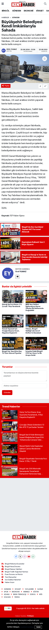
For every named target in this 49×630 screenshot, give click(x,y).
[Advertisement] (24, 504)
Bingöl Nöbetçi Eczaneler (14, 564)
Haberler (5, 17)
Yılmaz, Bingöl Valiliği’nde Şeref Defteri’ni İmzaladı (33, 331)
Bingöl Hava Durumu (12, 566)
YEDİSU (17, 597)
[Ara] (45, 3)
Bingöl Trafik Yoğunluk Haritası (16, 572)
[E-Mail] (17, 277)
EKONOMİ (28, 11)
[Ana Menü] (3, 4)
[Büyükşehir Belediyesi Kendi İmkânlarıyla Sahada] (24, 68)
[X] (20, 556)
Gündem (15, 17)
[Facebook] (16, 556)
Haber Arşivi (9, 582)
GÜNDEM (16, 11)
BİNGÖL (5, 11)
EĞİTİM (36, 592)
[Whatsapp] (33, 556)
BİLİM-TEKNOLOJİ (19, 594)
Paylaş (7, 86)
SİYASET (40, 11)
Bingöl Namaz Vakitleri (13, 569)
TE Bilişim (30, 616)
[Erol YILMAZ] (7, 273)
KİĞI (40, 594)
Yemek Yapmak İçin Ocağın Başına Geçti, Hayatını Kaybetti (11, 331)
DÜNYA (33, 594)
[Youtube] (29, 556)
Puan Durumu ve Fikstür (14, 574)
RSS (9, 608)
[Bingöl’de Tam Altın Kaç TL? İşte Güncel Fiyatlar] (13, 343)
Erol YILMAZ (20, 271)
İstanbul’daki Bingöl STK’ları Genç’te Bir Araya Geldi (34, 353)
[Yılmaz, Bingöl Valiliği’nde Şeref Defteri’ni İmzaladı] (36, 321)
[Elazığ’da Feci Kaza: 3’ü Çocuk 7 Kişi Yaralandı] (13, 297)
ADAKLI (7, 594)
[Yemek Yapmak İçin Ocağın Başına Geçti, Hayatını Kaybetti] (13, 321)
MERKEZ (26, 592)
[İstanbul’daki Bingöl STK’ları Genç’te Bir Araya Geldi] (36, 343)
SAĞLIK (40, 589)
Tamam (38, 627)
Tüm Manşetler (11, 577)
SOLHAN (7, 597)
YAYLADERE (29, 589)
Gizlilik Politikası (27, 627)
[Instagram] (25, 556)
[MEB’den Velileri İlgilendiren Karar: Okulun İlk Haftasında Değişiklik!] (36, 297)
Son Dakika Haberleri (13, 580)
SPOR (6, 592)
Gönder (7, 393)
